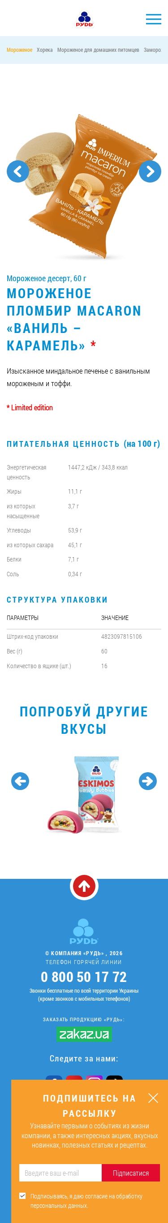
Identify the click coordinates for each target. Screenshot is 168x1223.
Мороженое (19, 49)
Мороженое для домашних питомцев (98, 49)
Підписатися (131, 1172)
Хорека (45, 49)
